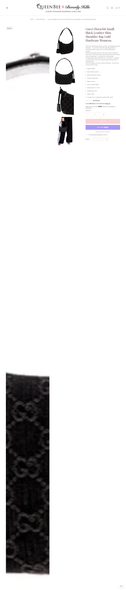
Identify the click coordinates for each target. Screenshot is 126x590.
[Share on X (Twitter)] (102, 139)
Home (31, 19)
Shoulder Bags (40, 19)
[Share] (92, 139)
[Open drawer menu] (7, 8)
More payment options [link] (102, 131)
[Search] (108, 8)
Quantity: (88, 110)
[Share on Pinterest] (107, 139)
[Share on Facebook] (97, 139)
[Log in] (112, 8)
